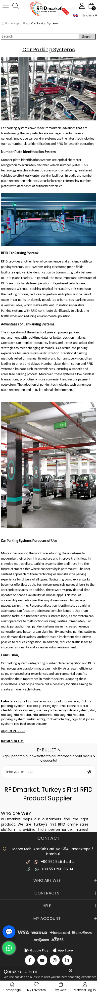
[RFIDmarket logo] (48, 9)
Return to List (12, 740)
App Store (65, 950)
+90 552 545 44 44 (57, 861)
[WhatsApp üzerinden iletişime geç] (8, 947)
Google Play (39, 950)
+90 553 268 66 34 (57, 869)
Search (87, 37)
